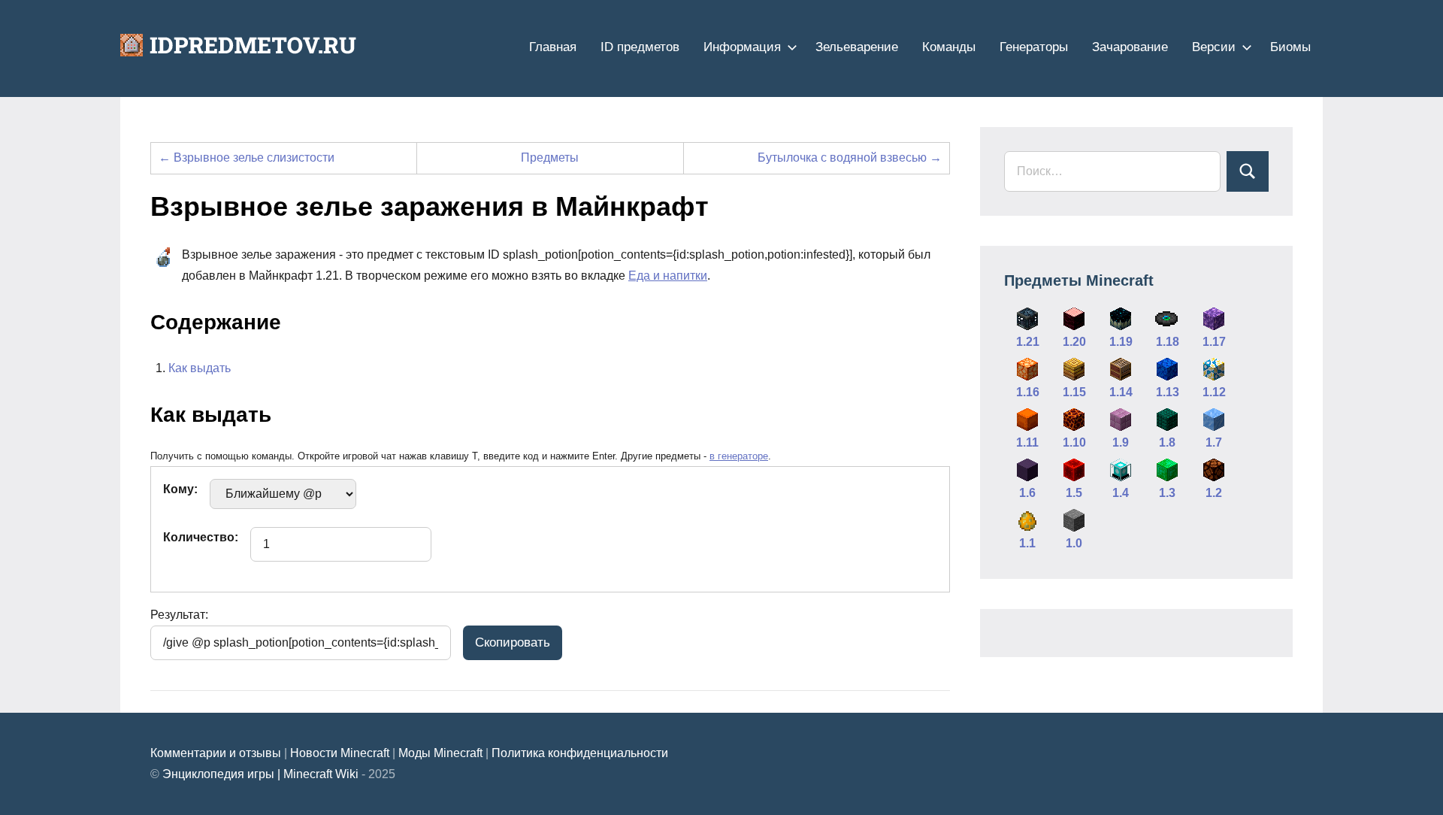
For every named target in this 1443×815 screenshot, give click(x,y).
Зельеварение (856, 47)
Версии (1214, 47)
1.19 (1121, 341)
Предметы (550, 157)
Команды (949, 47)
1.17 (1214, 341)
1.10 (1074, 442)
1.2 (1214, 492)
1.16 (1027, 392)
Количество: (200, 537)
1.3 (1167, 492)
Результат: (179, 614)
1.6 (1027, 492)
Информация (742, 47)
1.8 (1167, 442)
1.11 (1027, 442)
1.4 (1120, 492)
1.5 (1074, 492)
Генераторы (1034, 47)
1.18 (1167, 341)
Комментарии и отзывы (215, 753)
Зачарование (1130, 47)
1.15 (1074, 392)
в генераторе (738, 456)
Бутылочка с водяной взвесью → (850, 157)
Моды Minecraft (440, 753)
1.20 (1074, 341)
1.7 (1214, 442)
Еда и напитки (667, 275)
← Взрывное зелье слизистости (246, 157)
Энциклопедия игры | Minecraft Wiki (260, 774)
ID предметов (639, 47)
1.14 (1121, 392)
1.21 (1027, 341)
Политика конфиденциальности (580, 753)
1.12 (1214, 392)
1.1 (1027, 543)
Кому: (180, 489)
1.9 (1120, 442)
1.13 (1167, 392)
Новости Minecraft (339, 753)
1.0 (1074, 543)
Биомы (1290, 47)
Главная (552, 47)
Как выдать (199, 368)
